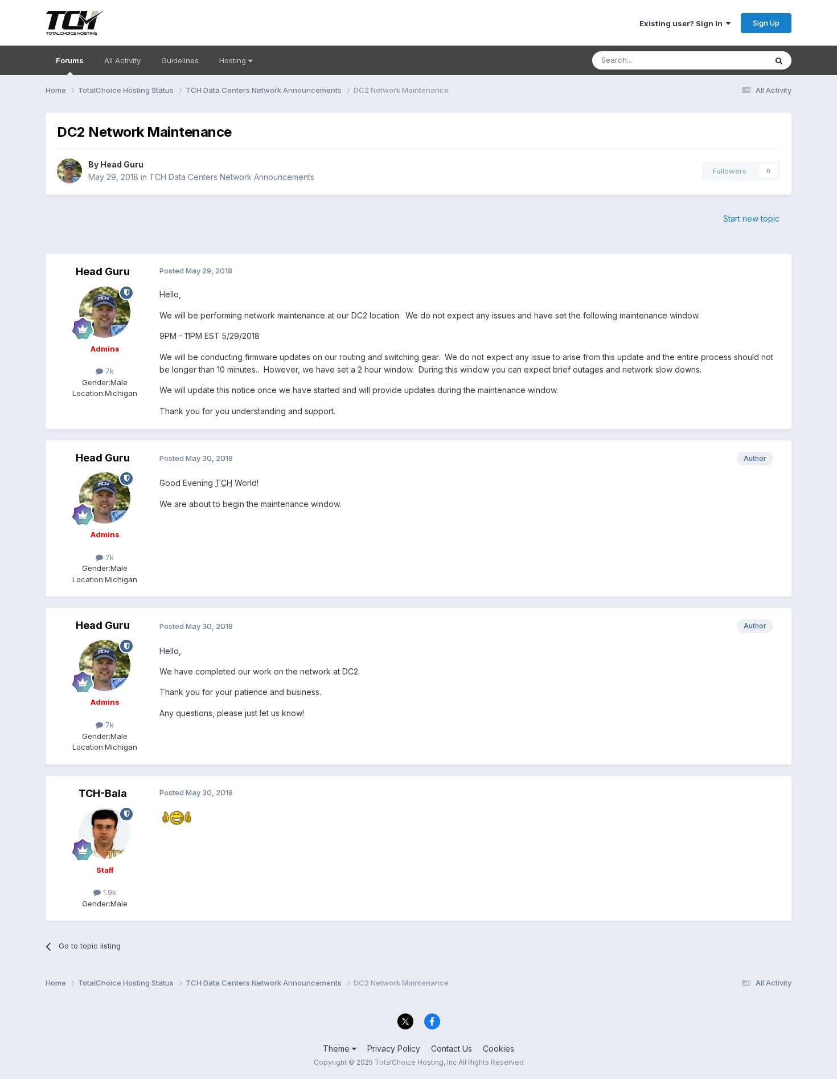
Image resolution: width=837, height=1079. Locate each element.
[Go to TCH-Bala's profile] (104, 833)
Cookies (498, 1048)
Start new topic (751, 218)
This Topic (733, 60)
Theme (337, 1048)
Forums (70, 60)
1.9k (108, 892)
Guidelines (180, 60)
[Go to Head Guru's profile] (69, 170)
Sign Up (766, 22)
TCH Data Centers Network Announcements (231, 177)
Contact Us (451, 1048)
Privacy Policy (393, 1048)
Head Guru (121, 164)
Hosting (233, 60)
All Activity (122, 60)
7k (108, 370)
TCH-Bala (103, 793)
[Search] (778, 60)
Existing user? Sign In (682, 23)
